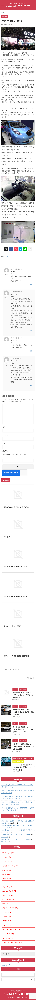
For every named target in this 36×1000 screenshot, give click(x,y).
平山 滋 (4, 841)
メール (5, 435)
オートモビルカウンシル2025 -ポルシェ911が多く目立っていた (23, 694)
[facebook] (11, 249)
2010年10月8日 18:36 (16, 338)
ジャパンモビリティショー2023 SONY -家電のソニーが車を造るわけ (23, 767)
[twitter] (6, 249)
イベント (5, 256)
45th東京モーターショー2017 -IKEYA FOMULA (18, 825)
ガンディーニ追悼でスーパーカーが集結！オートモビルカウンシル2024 (23, 746)
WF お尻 (7, 537)
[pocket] (16, 249)
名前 (4, 427)
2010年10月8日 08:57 (16, 269)
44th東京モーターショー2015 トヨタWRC (16, 835)
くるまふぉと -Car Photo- (18, 5)
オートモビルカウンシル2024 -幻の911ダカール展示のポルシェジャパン (23, 729)
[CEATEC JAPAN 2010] (20, 249)
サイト (4, 443)
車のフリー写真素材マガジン (18, 991)
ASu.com (6, 828)
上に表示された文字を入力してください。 (15, 454)
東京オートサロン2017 (12, 626)
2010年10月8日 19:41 (16, 358)
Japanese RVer (6, 965)
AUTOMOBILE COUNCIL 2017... (16, 567)
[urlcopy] (30, 249)
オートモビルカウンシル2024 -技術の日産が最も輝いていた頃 (23, 712)
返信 (31, 284)
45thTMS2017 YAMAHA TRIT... (16, 507)
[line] (25, 249)
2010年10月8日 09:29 (16, 291)
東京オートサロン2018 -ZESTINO (16, 656)
